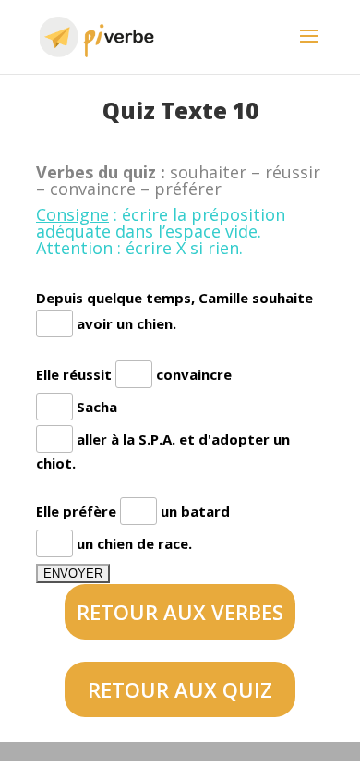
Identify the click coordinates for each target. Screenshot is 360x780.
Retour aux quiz (180, 689)
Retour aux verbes (180, 612)
